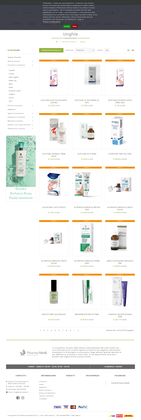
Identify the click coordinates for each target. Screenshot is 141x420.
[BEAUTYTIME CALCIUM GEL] (54, 292)
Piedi (11, 87)
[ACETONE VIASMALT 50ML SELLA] (54, 132)
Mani (11, 84)
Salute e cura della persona (19, 125)
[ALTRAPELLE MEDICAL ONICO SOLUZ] (54, 238)
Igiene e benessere (16, 113)
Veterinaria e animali (16, 129)
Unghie (82, 42)
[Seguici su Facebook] (18, 398)
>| (78, 330)
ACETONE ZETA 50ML (87, 154)
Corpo (11, 74)
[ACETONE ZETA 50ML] (87, 132)
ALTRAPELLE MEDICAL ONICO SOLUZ (54, 262)
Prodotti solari (15, 91)
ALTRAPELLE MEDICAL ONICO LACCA (120, 208)
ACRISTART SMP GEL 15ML (120, 154)
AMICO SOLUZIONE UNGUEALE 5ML (120, 262)
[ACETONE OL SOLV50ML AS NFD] (87, 78)
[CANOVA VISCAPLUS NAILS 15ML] (120, 292)
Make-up (13, 80)
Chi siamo (43, 382)
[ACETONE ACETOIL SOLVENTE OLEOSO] (54, 78)
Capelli (12, 70)
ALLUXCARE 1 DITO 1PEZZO (54, 207)
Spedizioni (43, 387)
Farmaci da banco (15, 106)
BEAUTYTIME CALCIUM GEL (54, 314)
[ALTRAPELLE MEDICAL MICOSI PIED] (87, 185)
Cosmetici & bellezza (68, 42)
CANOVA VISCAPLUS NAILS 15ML (120, 315)
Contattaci (43, 399)
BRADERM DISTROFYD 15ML (87, 314)
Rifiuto (75, 26)
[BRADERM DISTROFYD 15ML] (87, 292)
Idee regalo (14, 77)
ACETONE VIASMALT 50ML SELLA (54, 155)
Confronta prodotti (51, 50)
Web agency (76, 415)
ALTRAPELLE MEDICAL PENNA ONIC (87, 262)
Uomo (11, 98)
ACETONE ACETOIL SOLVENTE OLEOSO (54, 101)
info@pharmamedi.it (20, 392)
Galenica (11, 109)
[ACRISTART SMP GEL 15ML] (120, 132)
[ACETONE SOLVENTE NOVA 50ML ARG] (120, 78)
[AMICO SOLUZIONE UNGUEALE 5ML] (120, 238)
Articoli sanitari (14, 61)
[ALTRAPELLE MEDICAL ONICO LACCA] (120, 185)
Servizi (41, 384)
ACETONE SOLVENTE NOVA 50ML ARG (120, 101)
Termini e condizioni (46, 396)
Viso (10, 101)
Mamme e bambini (15, 121)
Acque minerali (14, 57)
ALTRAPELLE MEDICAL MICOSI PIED (87, 208)
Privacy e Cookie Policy (47, 393)
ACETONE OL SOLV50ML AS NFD (87, 101)
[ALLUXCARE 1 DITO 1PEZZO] (54, 185)
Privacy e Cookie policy (51, 21)
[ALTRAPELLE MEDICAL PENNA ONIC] (87, 238)
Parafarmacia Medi (120, 383)
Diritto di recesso (45, 390)
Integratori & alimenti (16, 117)
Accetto (66, 26)
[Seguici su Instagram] (22, 398)
